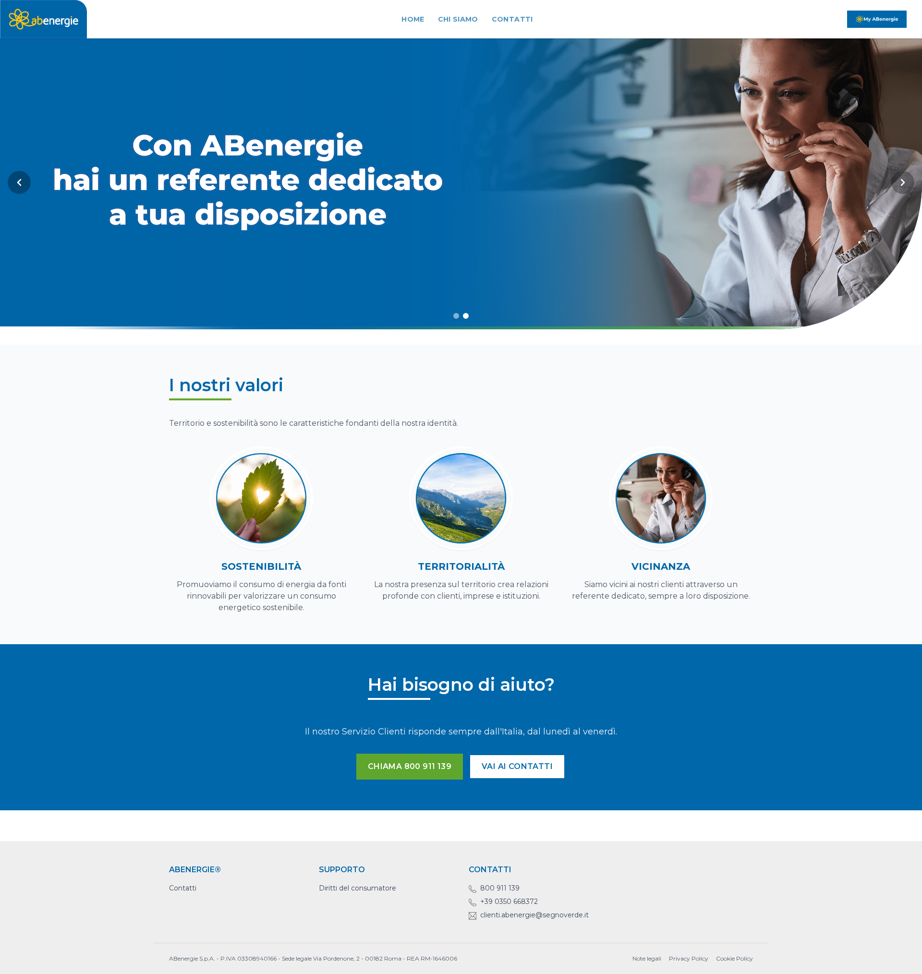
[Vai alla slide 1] (456, 316)
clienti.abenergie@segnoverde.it (534, 915)
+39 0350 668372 (509, 901)
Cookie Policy (734, 958)
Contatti (512, 19)
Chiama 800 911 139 (409, 766)
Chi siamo (458, 19)
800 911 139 (500, 888)
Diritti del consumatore (357, 888)
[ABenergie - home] (43, 19)
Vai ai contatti (517, 766)
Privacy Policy (688, 958)
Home (412, 19)
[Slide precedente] (19, 182)
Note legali (646, 958)
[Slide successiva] (902, 182)
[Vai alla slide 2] (466, 316)
